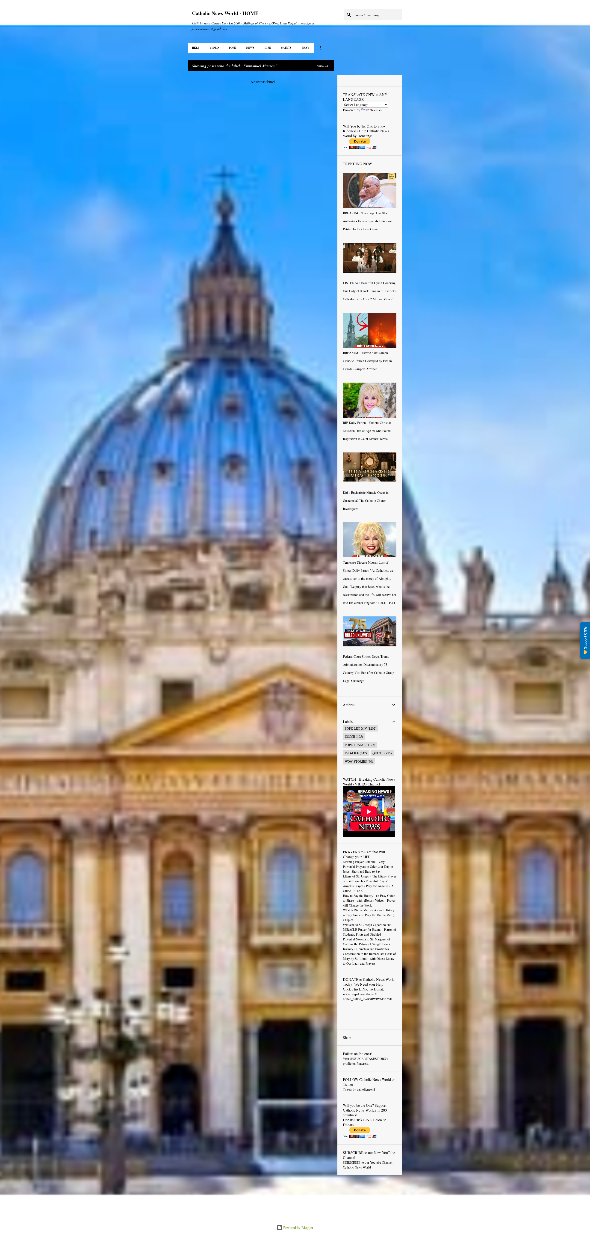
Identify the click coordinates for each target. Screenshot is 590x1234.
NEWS (250, 48)
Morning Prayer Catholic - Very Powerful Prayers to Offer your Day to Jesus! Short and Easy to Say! (368, 866)
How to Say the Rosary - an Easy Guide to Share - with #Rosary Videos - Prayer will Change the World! (369, 900)
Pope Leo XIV (356, 728)
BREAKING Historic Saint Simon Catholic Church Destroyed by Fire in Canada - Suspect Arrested (367, 361)
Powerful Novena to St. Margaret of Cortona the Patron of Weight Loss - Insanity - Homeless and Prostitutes (366, 944)
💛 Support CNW (585, 640)
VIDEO (214, 48)
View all (323, 66)
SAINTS (286, 48)
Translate (376, 110)
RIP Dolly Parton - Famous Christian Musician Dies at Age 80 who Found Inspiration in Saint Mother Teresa (367, 430)
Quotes (378, 753)
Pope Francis (356, 745)
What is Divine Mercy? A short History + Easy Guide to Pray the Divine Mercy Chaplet (369, 915)
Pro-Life (352, 753)
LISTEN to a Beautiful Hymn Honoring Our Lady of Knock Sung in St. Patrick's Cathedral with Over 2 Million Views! (369, 291)
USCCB (350, 736)
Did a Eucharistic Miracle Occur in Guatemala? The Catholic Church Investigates (366, 500)
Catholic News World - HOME (225, 13)
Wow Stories (356, 761)
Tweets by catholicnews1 (359, 1089)
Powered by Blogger (297, 1227)
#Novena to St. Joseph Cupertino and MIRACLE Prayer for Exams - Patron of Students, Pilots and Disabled (369, 929)
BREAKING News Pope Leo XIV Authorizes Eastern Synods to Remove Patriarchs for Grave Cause (368, 221)
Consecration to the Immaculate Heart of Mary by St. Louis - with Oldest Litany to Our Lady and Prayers (369, 959)
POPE (232, 48)
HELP (195, 48)
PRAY (305, 48)
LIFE (268, 48)
